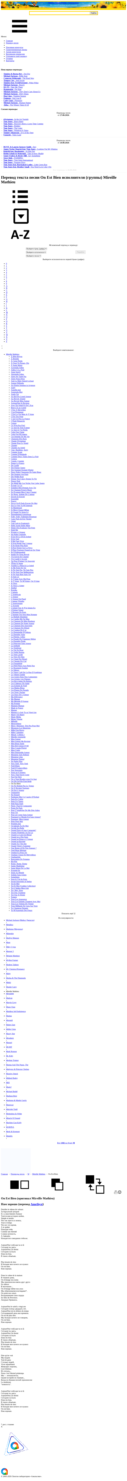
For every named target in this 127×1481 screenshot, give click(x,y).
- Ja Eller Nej (19, 151)
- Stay (19, 147)
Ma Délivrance (17, 697)
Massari (9, 1043)
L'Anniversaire (17, 603)
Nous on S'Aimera (18, 772)
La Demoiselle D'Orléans (21, 632)
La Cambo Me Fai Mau (20, 619)
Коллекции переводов (15, 54)
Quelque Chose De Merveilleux (23, 855)
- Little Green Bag (25, 165)
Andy (13, 388)
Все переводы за (64, 170)
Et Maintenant (16, 508)
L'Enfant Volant (17, 610)
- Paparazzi (13, 100)
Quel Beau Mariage (18, 850)
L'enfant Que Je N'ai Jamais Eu (23, 608)
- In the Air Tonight (15, 119)
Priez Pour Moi (17, 821)
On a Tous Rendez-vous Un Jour (24, 779)
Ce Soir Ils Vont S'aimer (20, 428)
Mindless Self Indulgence (16, 1011)
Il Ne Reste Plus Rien (19, 546)
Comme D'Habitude (19, 454)
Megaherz (10, 1038)
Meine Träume (16, 719)
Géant (13, 521)
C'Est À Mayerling (18, 410)
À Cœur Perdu (16, 361)
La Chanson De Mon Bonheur (23, 621)
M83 (8, 1083)
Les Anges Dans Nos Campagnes (24, 677)
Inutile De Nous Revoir (20, 554)
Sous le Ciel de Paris (19, 879)
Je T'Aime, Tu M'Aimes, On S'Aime (25, 581)
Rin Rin (14, 861)
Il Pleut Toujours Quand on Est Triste (25, 550)
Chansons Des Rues (19, 439)
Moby (8, 974)
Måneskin (10, 933)
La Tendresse (16, 648)
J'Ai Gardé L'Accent (19, 559)
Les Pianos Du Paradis (20, 690)
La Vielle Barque (17, 652)
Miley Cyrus (11, 947)
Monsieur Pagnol (17, 759)
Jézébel (14, 588)
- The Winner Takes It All (16, 105)
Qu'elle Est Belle (17, 828)
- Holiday (11, 126)
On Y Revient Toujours (20, 788)
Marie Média (16, 717)
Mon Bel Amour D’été (20, 746)
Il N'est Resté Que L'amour (21, 543)
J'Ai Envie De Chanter (20, 557)
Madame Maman (17, 706)
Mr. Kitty (9, 1056)
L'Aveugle (15, 606)
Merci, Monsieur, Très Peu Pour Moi (25, 726)
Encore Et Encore (18, 497)
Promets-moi (16, 824)
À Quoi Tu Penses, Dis (20, 363)
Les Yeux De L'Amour (20, 695)
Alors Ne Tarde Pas (18, 376)
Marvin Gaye (11, 1002)
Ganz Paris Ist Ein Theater (21, 519)
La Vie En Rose (17, 650)
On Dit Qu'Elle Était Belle (21, 781)
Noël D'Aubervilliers (19, 768)
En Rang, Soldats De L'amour (22, 494)
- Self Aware (14, 80)
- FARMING (13, 158)
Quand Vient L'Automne (20, 846)
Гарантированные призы (16, 50)
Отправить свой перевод (16, 56)
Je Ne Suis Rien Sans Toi (21, 574)
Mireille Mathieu (38, 1174)
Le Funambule (16, 663)
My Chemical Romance (15, 969)
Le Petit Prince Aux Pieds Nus (23, 666)
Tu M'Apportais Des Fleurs (21, 910)
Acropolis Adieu (17, 368)
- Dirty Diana (16, 94)
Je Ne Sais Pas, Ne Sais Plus (22, 570)
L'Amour (14, 597)
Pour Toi (14, 813)
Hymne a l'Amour (18, 532)
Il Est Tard (15, 539)
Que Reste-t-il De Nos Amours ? (23, 848)
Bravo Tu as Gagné (18, 408)
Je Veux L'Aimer (17, 586)
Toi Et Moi (15, 884)
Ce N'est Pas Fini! (18, 425)
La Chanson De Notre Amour (22, 623)
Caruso (13, 423)
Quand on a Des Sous (19, 837)
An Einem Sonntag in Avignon (23, 385)
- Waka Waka (21, 83)
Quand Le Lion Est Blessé (21, 835)
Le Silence (15, 670)
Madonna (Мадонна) (14, 929)
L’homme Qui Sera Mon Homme (24, 615)
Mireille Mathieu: (12, 354)
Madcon (9, 998)
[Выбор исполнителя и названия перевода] (20, 205)
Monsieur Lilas (17, 757)
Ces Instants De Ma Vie (20, 437)
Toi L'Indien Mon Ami (20, 888)
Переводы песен (18, 1174)
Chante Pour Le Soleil (19, 443)
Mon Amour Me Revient (20, 741)
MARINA (10, 1127)
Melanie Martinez (13, 956)
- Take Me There (13, 87)
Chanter (14, 445)
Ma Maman (15, 699)
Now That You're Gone (20, 775)
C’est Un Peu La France (20, 419)
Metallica (9, 925)
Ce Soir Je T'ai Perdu (19, 430)
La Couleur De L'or (18, 630)
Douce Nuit (15, 481)
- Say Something (21, 156)
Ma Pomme (15, 703)
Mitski (8, 982)
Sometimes (15, 877)
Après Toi (15, 394)
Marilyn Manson (12, 938)
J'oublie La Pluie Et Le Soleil (22, 566)
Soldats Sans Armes (18, 875)
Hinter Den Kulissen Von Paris (23, 528)
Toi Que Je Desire (18, 895)
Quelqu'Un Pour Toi (19, 853)
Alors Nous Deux (18, 379)
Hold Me (14, 530)
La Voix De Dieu (17, 657)
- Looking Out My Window (30, 149)
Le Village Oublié (18, 675)
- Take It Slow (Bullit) (23, 154)
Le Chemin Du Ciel (18, 661)
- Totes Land (12, 135)
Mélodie (14, 721)
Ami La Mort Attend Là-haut (22, 381)
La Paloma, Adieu (18, 637)
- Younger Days (14, 162)
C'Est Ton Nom (17, 417)
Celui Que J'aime (17, 432)
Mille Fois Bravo (17, 730)
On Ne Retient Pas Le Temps (22, 786)
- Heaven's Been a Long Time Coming (23, 124)
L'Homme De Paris (18, 612)
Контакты (10, 61)
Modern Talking (12, 965)
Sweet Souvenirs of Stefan (21, 881)
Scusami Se (15, 870)
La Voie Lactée (17, 655)
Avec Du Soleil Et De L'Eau (22, 405)
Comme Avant (16, 452)
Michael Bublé (11, 1091)
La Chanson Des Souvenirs (21, 626)
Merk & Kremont (13, 1131)
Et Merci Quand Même (20, 510)
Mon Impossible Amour (20, 752)
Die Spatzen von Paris (19, 474)
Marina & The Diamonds (16, 978)
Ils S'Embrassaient (18, 552)
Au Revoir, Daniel (18, 399)
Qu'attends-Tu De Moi (20, 826)
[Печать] (115, 1193)
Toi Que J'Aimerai (18, 893)
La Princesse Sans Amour (21, 643)
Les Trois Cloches (18, 692)
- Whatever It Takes (15, 130)
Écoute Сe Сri (16, 485)
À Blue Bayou (16, 356)
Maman (14, 710)
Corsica (14, 459)
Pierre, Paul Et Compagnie (21, 806)
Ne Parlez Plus (16, 761)
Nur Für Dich (16, 777)
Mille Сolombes (17, 732)
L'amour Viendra (17, 601)
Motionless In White (14, 1114)
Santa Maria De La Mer (20, 868)
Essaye (13, 501)
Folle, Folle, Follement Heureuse (24, 517)
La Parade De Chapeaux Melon (23, 639)
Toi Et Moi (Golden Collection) (23, 886)
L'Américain (16, 594)
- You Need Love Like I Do (27, 167)
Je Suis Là (15, 577)
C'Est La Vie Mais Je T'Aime (22, 414)
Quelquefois (15, 857)
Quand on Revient (18, 841)
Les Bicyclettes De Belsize (21, 681)
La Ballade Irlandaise (19, 617)
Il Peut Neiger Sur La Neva (21, 548)
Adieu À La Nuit (17, 370)
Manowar (10, 1105)
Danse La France (17, 463)
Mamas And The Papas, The (17, 1065)
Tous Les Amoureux (19, 899)
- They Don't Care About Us (22, 92)
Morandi (9, 1020)
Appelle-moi (16, 390)
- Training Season (15, 96)
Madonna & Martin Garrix (16, 1100)
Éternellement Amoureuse (21, 514)
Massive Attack (12, 1074)
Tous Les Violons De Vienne (22, 904)
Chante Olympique (18, 441)
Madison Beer (11, 1096)
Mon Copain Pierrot (19, 748)
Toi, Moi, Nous (17, 890)
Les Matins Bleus (18, 688)
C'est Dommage (17, 412)
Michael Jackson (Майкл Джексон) (20, 920)
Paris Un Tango (17, 801)
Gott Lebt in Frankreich (20, 523)
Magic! (9, 1087)
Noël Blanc (15, 766)
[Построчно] (57, 1193)
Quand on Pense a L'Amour (22, 839)
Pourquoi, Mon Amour (20, 819)
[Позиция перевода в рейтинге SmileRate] (119, 1193)
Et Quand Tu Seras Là (19, 512)
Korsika (14, 590)
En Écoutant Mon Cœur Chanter (23, 492)
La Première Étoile (18, 641)
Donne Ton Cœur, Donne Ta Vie (24, 479)
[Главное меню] (19, 34)
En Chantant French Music (21, 490)
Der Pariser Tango (18, 468)
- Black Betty (13, 122)
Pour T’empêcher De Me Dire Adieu (25, 810)
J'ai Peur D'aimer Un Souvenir (23, 561)
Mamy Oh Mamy (18, 715)
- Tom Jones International (18, 160)
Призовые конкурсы (14, 47)
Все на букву (66, 1143)
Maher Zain (10, 1025)
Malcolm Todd (11, 1109)
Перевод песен (12, 43)
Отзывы (9, 58)
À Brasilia (15, 359)
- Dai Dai (17, 74)
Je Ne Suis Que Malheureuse (22, 572)
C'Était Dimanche (18, 421)
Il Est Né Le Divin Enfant (21, 537)
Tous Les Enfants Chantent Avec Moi (25, 901)
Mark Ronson (11, 1051)
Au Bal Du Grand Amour (21, 396)
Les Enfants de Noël (19, 686)
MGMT (9, 1047)
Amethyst (37, 1204)
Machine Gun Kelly (14, 1123)
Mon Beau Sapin (17, 744)
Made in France (17, 708)
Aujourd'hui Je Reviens (20, 403)
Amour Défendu (17, 383)
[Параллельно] (19, 1193)
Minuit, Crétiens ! (18, 735)
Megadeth (10, 994)
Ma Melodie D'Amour (19, 701)
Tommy (14, 897)
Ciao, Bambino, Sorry (19, 450)
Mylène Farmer (12, 960)
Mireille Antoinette (18, 737)
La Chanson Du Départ (20, 628)
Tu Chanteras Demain (19, 908)
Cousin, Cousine (17, 461)
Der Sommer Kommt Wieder (22, 470)
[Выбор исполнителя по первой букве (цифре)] (20, 243)
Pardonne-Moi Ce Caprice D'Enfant (25, 797)
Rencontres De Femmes (20, 859)
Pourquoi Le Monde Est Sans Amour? (26, 817)
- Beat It (14, 85)
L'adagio (14, 592)
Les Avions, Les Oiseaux (21, 679)
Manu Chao (10, 1007)
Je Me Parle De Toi (18, 568)
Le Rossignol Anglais (19, 668)
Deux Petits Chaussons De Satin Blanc (26, 472)
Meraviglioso (16, 724)
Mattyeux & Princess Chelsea (17, 1069)
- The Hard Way (19, 78)
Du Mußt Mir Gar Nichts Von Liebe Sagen (28, 483)
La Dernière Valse (18, 635)
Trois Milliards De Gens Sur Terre (24, 906)
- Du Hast (12, 89)
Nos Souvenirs (16, 770)
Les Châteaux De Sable (20, 683)
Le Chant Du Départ (19, 659)
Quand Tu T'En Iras (19, 844)
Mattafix (9, 1136)
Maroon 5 (10, 951)
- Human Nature (17, 103)
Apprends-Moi (16, 392)
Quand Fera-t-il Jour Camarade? (23, 830)
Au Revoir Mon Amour (20, 401)
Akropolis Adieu (17, 374)
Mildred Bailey (12, 1078)
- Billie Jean (15, 76)
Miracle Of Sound (13, 1118)
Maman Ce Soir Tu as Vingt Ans (23, 712)
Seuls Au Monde (17, 873)
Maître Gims (11, 1029)
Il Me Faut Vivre (17, 541)
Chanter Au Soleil (18, 448)
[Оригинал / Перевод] (95, 1193)
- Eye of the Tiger (18, 133)
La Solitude (15, 646)
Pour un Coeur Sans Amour (22, 815)
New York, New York (19, 764)
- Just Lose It (12, 98)
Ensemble (15, 499)
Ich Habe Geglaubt (18, 534)
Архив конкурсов (13, 52)
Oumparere (15, 792)
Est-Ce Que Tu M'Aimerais (21, 506)
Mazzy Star (10, 1034)
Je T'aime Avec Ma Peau (20, 579)
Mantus (9, 1016)
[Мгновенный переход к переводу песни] (20, 224)
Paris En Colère (17, 799)
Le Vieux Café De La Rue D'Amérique (26, 672)
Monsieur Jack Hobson (20, 755)
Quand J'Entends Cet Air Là (22, 833)
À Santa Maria (16, 365)
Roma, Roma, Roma (19, 864)
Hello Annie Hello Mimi (20, 526)
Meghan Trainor (12, 1060)
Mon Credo (15, 750)
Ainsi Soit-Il (15, 372)
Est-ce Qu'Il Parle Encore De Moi (24, 503)
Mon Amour (16, 739)
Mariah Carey (11, 987)
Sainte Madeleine (17, 866)
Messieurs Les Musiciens (21, 728)
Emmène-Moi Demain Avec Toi (23, 488)
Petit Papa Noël (17, 804)
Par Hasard (15, 795)
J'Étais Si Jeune (17, 563)
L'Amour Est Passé (18, 599)
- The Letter (12, 128)
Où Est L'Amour (17, 790)
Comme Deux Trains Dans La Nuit (24, 457)
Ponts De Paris (16, 808)
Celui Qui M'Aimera (19, 434)
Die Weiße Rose (17, 477)
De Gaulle (15, 465)
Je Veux (14, 583)
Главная (9, 41)
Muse (8, 942)
